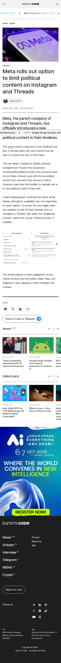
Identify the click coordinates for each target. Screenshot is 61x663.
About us (36, 541)
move (11, 146)
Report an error (14, 589)
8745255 (6, 638)
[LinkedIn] (20, 309)
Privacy (36, 537)
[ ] (6, 66)
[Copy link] (28, 309)
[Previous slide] (49, 329)
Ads (34, 545)
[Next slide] (57, 329)
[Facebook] (5, 309)
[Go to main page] (16, 523)
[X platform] (13, 309)
